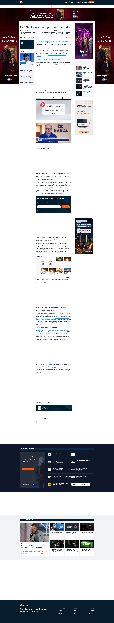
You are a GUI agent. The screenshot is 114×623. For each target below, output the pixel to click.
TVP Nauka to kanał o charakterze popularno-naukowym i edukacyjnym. (52, 41)
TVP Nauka (68, 64)
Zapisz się (65, 206)
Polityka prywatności (74, 621)
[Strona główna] (25, 2)
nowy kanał (49, 402)
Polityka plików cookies (90, 621)
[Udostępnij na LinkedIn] (33, 37)
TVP (44, 402)
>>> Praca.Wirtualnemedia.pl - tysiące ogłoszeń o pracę (48, 59)
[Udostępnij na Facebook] (32, 37)
